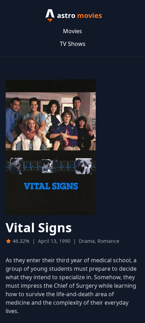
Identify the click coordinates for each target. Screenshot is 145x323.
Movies (72, 31)
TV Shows (73, 44)
